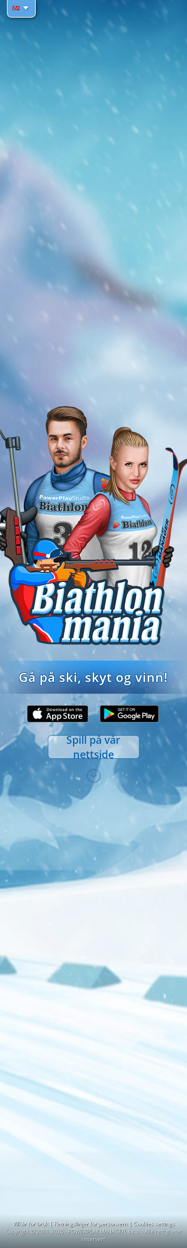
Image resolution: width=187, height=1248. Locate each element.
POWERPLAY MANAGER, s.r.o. (104, 1231)
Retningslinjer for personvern (91, 1224)
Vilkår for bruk (31, 1224)
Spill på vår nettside (93, 747)
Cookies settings (154, 1224)
